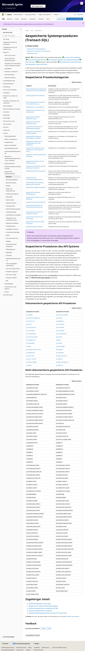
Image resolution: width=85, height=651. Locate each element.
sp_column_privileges (62, 315)
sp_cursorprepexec (61, 333)
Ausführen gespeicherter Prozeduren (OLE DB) (43, 608)
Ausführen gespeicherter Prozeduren (40, 611)
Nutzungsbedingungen (7, 650)
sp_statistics (59, 359)
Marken (28, 650)
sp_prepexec (59, 349)
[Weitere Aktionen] (81, 30)
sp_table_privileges (31, 362)
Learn (27, 30)
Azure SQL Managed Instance (37, 60)
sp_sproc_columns (31, 359)
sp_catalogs (29, 315)
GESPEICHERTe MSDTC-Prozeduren (35, 171)
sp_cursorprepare (31, 333)
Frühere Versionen (21, 647)
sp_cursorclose (60, 324)
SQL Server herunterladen (74, 19)
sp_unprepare (60, 352)
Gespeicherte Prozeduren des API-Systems (38, 51)
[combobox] (11, 32)
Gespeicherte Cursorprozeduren (35, 107)
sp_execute (59, 337)
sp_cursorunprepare (32, 337)
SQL (32, 30)
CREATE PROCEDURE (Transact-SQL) (40, 604)
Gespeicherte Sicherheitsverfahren (36, 202)
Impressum (19, 650)
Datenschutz (45, 647)
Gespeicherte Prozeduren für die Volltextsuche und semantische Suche (35, 149)
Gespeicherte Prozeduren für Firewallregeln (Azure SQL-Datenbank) (34, 143)
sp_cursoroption (30, 330)
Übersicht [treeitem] (9, 176)
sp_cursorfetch (60, 327)
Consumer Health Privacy (59, 647)
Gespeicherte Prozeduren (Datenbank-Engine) (43, 606)
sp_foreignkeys (30, 343)
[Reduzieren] (20, 29)
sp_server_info (30, 356)
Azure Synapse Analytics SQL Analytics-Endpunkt (63, 60)
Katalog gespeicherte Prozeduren (35, 95)
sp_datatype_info (31, 340)
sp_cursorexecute (31, 327)
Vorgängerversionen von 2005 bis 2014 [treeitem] (10, 48)
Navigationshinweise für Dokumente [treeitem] (10, 43)
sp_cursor (29, 324)
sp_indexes (59, 343)
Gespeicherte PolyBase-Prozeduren (36, 187)
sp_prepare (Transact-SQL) (33, 349)
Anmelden (80, 14)
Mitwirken (37, 647)
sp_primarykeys (60, 346)
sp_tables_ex (59, 365)
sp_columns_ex (30, 321)
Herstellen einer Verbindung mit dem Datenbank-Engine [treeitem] (13, 64)
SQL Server (38, 30)
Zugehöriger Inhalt (32, 53)
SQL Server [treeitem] (6, 39)
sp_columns (59, 318)
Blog (29, 647)
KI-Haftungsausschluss (7, 647)
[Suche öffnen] (75, 14)
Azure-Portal (61, 19)
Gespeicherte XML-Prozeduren (34, 226)
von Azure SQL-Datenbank (72, 57)
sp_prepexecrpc (30, 352)
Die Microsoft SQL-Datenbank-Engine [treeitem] (10, 59)
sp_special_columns (61, 356)
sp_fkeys (58, 340)
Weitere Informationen (73, 616)
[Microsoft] (3, 14)
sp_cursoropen (60, 330)
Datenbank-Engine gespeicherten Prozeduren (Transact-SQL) (48, 613)
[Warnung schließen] (81, 3)
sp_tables (28, 365)
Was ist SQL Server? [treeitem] (10, 55)
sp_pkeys (28, 346)
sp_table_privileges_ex (62, 362)
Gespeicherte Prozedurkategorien (36, 49)
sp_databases (60, 321)
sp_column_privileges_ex (33, 318)
